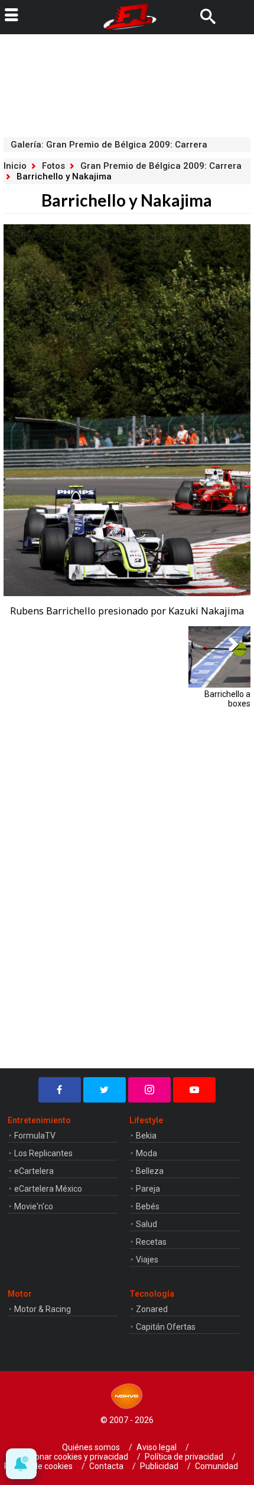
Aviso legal (156, 1447)
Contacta (106, 1466)
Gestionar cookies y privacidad (72, 1456)
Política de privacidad (184, 1456)
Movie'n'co (33, 1206)
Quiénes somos (91, 1447)
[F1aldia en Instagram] (149, 1090)
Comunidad (216, 1466)
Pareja (148, 1188)
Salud (146, 1224)
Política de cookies (38, 1466)
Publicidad (159, 1466)
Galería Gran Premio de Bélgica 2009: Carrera (109, 144)
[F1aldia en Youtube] (194, 1090)
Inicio (15, 166)
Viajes (147, 1259)
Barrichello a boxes (227, 698)
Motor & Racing (42, 1309)
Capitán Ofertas (166, 1327)
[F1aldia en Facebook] (59, 1090)
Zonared (152, 1309)
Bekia (146, 1135)
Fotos (53, 166)
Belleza (150, 1171)
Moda (146, 1153)
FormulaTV (35, 1135)
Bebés (147, 1206)
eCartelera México (48, 1188)
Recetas (151, 1242)
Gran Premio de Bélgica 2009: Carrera (161, 166)
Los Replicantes (43, 1153)
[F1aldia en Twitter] (104, 1090)
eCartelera (34, 1171)
